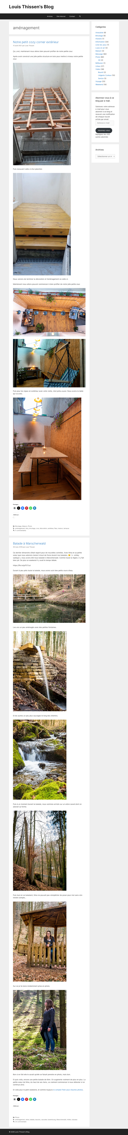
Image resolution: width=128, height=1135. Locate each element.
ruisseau (74, 1119)
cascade (44, 1119)
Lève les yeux (101, 45)
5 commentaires (20, 530)
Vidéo (98, 69)
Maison (24, 526)
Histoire (99, 39)
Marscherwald (61, 1119)
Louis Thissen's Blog (31, 6)
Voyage (99, 81)
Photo (30, 526)
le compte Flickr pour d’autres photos (68, 1090)
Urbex (98, 66)
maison (60, 528)
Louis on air (100, 48)
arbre (27, 1119)
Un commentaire (20, 1121)
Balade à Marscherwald (29, 543)
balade (32, 1119)
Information (100, 42)
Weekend (99, 85)
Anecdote (99, 33)
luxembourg (52, 1119)
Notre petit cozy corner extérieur (36, 42)
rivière (69, 1119)
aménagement (20, 528)
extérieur (51, 528)
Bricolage (18, 526)
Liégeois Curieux (104, 75)
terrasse (66, 528)
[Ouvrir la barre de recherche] (80, 16)
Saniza (101, 78)
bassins (37, 1119)
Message (99, 54)
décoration (43, 528)
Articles (50, 16)
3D (99, 60)
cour (37, 528)
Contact (72, 16)
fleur (55, 528)
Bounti (100, 72)
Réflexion (99, 63)
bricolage (32, 528)
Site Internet (61, 16)
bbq (27, 528)
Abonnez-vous (104, 130)
